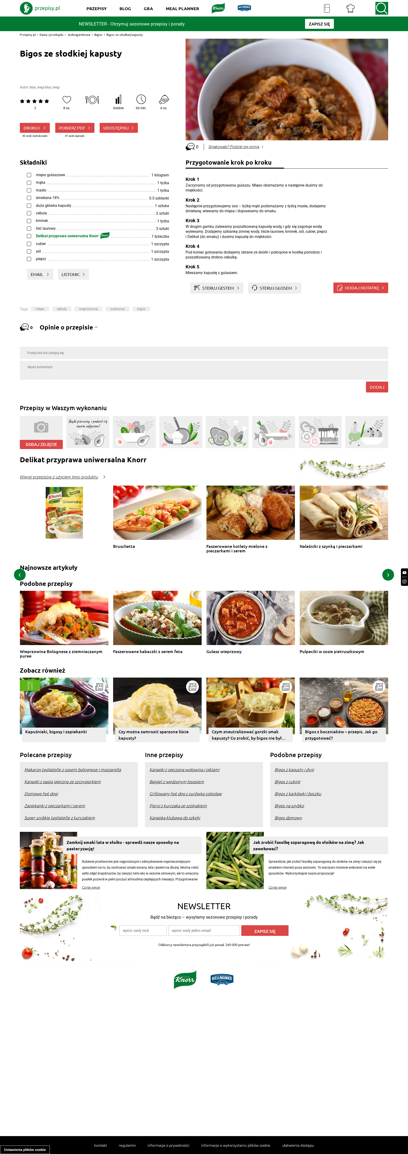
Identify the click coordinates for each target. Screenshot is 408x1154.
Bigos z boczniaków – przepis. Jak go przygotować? (341, 735)
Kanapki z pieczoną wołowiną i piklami (184, 769)
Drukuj (32, 127)
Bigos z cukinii (287, 781)
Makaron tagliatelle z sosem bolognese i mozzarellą (72, 769)
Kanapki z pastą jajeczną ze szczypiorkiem (62, 781)
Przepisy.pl (28, 35)
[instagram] (404, 581)
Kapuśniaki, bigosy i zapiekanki (56, 731)
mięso (40, 309)
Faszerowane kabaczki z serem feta (148, 651)
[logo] (40, 8)
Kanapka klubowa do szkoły (174, 817)
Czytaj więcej (91, 887)
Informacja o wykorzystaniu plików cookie (235, 1145)
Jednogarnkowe (78, 35)
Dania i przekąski (51, 35)
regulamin (127, 1145)
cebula (62, 309)
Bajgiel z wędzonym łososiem (176, 781)
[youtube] (404, 572)
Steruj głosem (276, 287)
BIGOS (141, 309)
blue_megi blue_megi (45, 87)
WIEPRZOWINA (88, 309)
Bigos (98, 35)
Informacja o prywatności (168, 1145)
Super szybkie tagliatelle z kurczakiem (59, 817)
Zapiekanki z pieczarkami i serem (54, 805)
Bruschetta (124, 546)
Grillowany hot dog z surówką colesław (185, 793)
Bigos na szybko (289, 805)
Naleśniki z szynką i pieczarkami (331, 546)
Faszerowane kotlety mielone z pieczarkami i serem (237, 548)
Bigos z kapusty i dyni (294, 769)
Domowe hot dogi (41, 793)
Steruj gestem (218, 287)
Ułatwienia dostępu (298, 1145)
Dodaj (377, 386)
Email (37, 274)
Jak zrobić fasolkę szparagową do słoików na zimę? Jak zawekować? (308, 845)
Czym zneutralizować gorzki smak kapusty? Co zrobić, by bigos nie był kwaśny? (247, 735)
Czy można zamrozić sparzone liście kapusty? (154, 735)
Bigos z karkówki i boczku (298, 793)
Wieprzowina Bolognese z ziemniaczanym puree (61, 653)
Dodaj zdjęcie (41, 444)
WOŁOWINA (117, 309)
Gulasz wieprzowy (224, 651)
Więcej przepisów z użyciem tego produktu (59, 477)
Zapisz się (265, 931)
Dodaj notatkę (362, 287)
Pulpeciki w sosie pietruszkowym (332, 651)
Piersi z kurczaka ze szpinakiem (178, 805)
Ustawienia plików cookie (25, 1150)
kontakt (100, 1145)
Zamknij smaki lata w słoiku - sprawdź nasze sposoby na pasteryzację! (123, 845)
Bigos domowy (288, 817)
